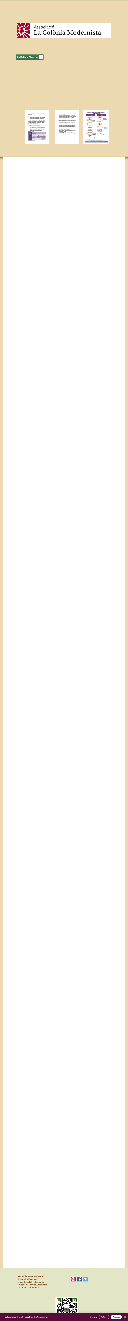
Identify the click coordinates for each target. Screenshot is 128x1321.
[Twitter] (85, 1279)
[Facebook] (79, 1279)
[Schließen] (125, 1317)
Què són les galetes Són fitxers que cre (32, 1317)
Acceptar (116, 1317)
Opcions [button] (93, 1317)
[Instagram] (73, 1279)
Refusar (104, 1317)
